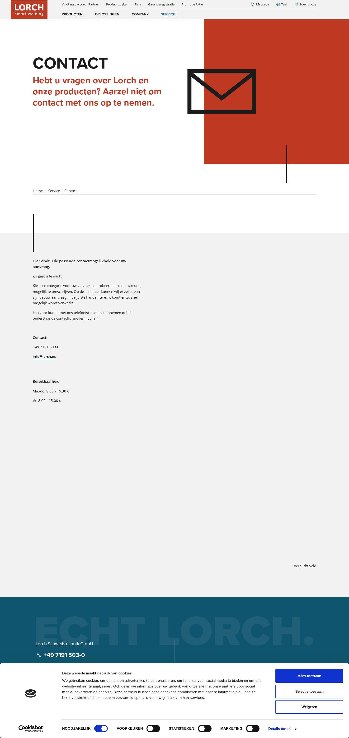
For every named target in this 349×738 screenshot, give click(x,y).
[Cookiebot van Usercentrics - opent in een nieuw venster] (31, 728)
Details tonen (279, 729)
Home (38, 190)
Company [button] (140, 14)
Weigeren (309, 707)
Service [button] (168, 14)
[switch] (153, 728)
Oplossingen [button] (107, 14)
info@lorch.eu (45, 356)
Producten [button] (72, 14)
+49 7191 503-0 (64, 654)
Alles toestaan (309, 676)
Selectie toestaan (309, 691)
